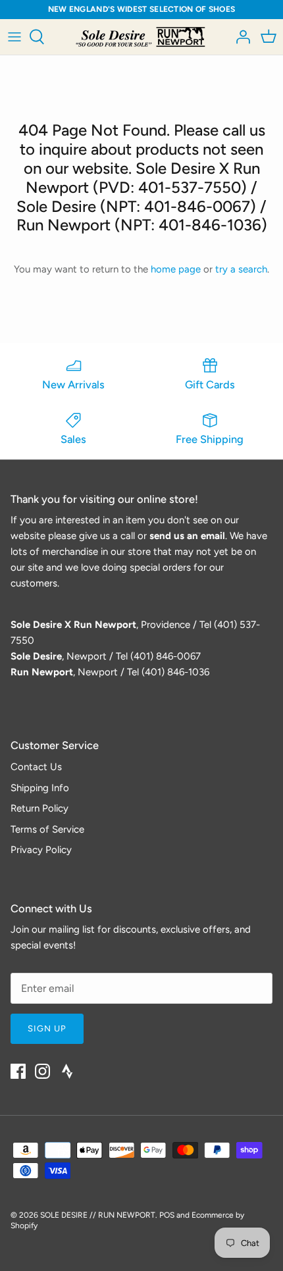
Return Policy (39, 808)
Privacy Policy (41, 850)
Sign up (47, 1028)
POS (166, 1215)
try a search (241, 269)
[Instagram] (42, 1071)
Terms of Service (47, 829)
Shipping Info (40, 788)
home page (176, 269)
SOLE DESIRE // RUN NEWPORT (97, 1215)
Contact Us (36, 767)
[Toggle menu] (14, 36)
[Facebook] (18, 1071)
